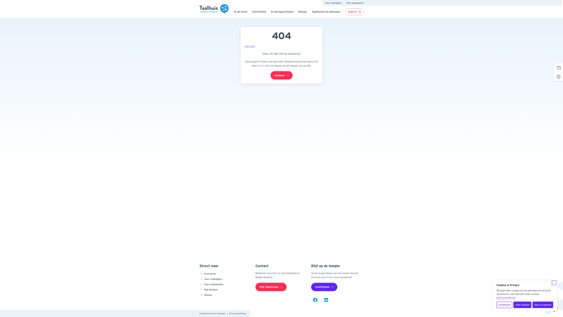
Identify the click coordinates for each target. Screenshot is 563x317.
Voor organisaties (354, 3)
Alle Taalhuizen (269, 286)
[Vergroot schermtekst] (558, 67)
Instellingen (504, 304)
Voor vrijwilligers (333, 3)
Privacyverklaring (237, 313)
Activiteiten (259, 11)
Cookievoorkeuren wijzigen (212, 313)
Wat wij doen (211, 289)
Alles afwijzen (522, 304)
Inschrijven (322, 286)
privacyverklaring (506, 297)
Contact (280, 75)
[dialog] (525, 295)
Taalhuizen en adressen (326, 11)
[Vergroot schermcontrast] (558, 76)
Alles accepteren (542, 304)
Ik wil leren (240, 11)
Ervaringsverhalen (282, 11)
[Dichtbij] (554, 283)
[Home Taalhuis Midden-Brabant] (214, 9)
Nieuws (302, 11)
